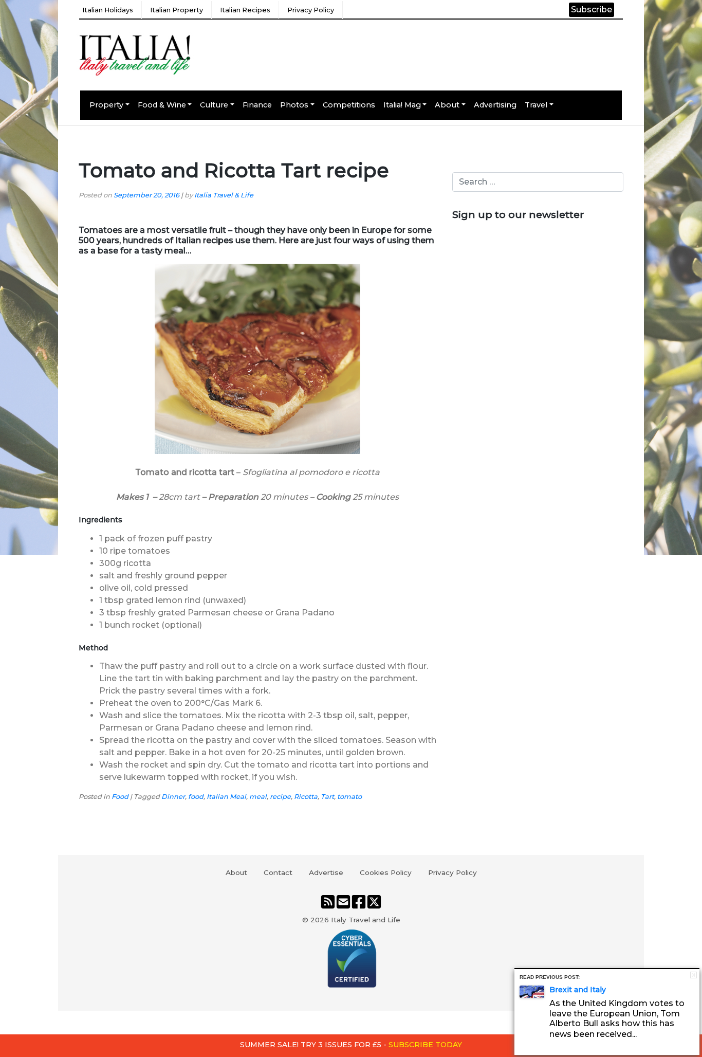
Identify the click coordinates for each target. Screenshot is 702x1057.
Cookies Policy (386, 872)
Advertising (495, 105)
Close (693, 975)
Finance (257, 105)
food (196, 796)
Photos (294, 105)
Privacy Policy (310, 10)
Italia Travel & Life (223, 195)
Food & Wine (162, 105)
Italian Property (176, 10)
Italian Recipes (245, 10)
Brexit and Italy (577, 989)
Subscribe (591, 9)
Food (120, 796)
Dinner (173, 796)
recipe (280, 796)
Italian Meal (226, 796)
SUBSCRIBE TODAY (425, 1044)
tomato (349, 796)
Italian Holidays (107, 10)
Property (106, 105)
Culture (214, 105)
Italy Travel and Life (365, 920)
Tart (327, 796)
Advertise (326, 872)
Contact (278, 872)
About (447, 105)
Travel (536, 105)
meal (258, 796)
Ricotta (306, 796)
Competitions (349, 105)
